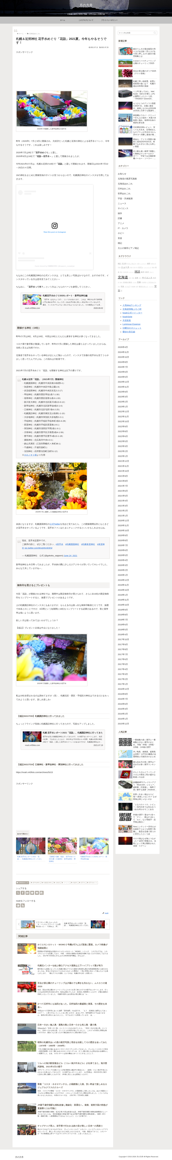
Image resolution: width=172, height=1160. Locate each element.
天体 (139, 282)
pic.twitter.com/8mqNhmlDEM (38, 548)
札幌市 (75, 882)
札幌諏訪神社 (47, 882)
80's (119, 286)
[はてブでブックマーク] (27, 893)
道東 (136, 278)
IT (121, 291)
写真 (122, 286)
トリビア (128, 286)
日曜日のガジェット (132, 328)
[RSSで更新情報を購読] (23, 905)
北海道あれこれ (23, 882)
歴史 (121, 272)
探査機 (133, 286)
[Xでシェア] (18, 893)
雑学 (148, 263)
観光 (121, 282)
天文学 (124, 263)
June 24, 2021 (70, 555)
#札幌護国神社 (72, 544)
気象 (133, 278)
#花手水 (59, 544)
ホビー (152, 272)
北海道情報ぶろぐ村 (132, 309)
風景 (154, 278)
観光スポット (143, 286)
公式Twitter (55, 524)
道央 (130, 278)
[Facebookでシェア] (23, 893)
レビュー (131, 272)
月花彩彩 (127, 320)
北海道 (58, 882)
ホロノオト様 (30, 455)
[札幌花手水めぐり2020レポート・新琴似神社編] (94, 846)
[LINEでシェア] (37, 893)
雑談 (137, 271)
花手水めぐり (93, 882)
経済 (142, 272)
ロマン (140, 267)
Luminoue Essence (131, 324)
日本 (134, 267)
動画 (153, 267)
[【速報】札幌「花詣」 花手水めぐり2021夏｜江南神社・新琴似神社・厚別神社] (62, 846)
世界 (137, 286)
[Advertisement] (63, 70)
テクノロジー (131, 263)
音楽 (131, 267)
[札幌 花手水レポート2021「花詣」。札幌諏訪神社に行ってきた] (30, 846)
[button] (42, 893)
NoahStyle (127, 317)
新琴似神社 (36, 882)
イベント (66, 882)
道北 (140, 278)
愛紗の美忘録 (129, 332)
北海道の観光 (127, 282)
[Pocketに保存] (32, 893)
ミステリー (143, 263)
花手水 (83, 882)
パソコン (151, 286)
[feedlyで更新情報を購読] (18, 905)
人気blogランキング (132, 305)
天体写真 (125, 272)
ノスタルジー (151, 282)
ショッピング (147, 267)
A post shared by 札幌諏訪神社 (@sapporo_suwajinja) (55, 266)
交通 (138, 263)
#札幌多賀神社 (88, 544)
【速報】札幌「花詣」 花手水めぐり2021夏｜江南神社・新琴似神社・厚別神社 (62, 859)
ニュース (125, 267)
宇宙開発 (143, 282)
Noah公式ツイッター (132, 313)
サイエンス (147, 278)
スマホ (134, 282)
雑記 (119, 263)
